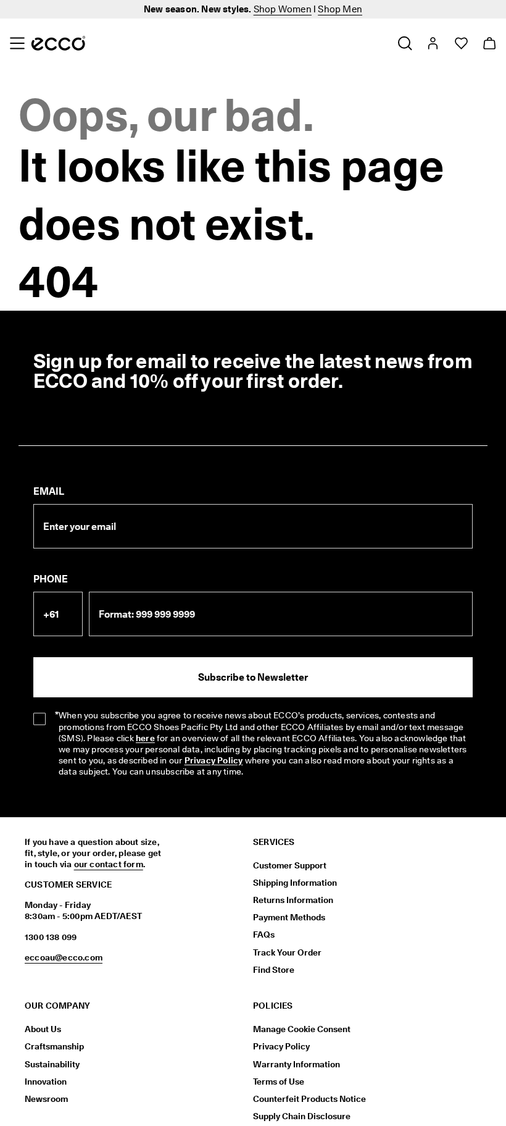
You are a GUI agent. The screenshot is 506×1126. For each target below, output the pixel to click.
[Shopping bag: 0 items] (489, 43)
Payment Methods (289, 917)
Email (48, 491)
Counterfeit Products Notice (309, 1099)
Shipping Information (295, 883)
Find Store (273, 970)
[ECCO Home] (58, 43)
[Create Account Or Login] (432, 43)
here (145, 738)
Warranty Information (296, 1064)
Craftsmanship (54, 1046)
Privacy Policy (214, 760)
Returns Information (293, 900)
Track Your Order (287, 952)
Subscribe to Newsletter (253, 677)
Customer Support (289, 865)
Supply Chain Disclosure (301, 1116)
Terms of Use (278, 1081)
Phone (50, 579)
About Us (43, 1029)
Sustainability (52, 1064)
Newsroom (46, 1099)
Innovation (46, 1081)
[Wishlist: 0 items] (461, 43)
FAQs (264, 934)
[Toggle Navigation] (17, 43)
